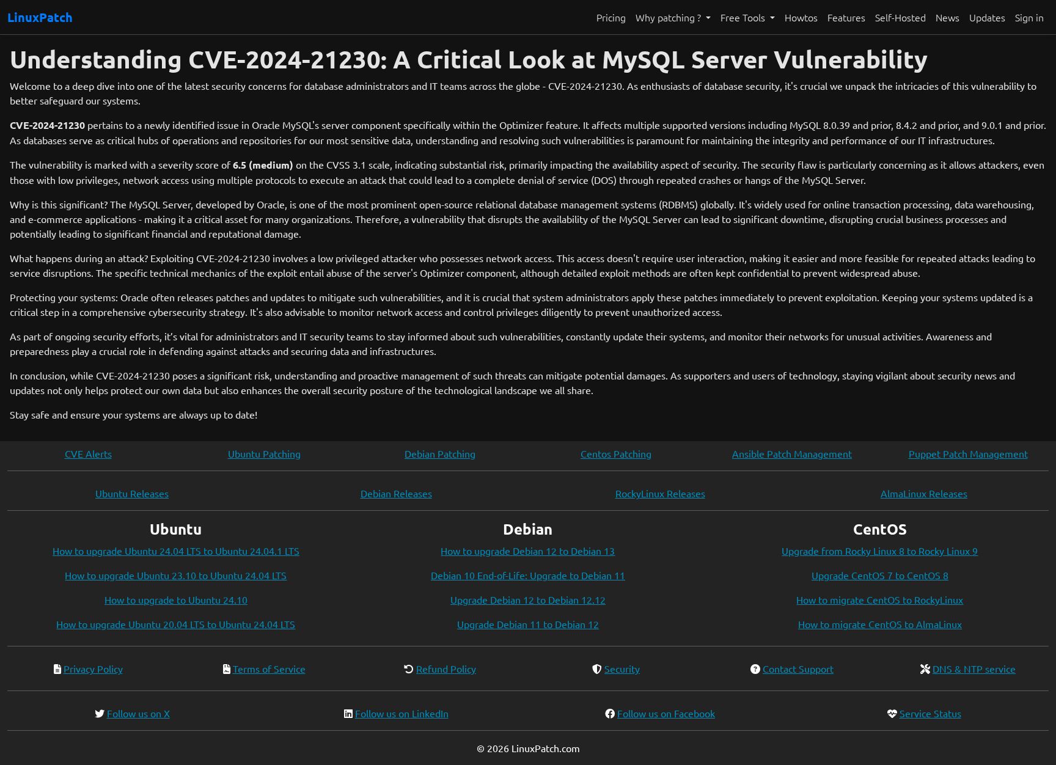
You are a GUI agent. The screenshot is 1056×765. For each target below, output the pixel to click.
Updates (987, 17)
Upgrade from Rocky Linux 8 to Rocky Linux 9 (880, 550)
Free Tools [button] (744, 17)
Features (846, 17)
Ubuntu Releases (132, 493)
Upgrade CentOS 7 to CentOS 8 (880, 575)
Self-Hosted (900, 17)
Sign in (1029, 17)
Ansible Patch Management (792, 453)
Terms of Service (269, 668)
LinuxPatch (40, 17)
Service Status (930, 713)
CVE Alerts (88, 453)
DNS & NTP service (974, 668)
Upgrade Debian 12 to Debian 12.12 (528, 599)
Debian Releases (396, 493)
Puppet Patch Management (968, 453)
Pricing (611, 17)
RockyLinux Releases (660, 493)
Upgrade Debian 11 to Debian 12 (528, 624)
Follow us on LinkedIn (402, 713)
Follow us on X (138, 713)
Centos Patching (616, 453)
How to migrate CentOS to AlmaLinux (880, 624)
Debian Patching (440, 453)
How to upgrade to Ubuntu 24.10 (176, 599)
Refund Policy (446, 668)
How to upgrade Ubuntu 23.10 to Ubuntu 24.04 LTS (176, 575)
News (947, 17)
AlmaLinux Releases (924, 493)
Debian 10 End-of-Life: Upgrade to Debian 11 (528, 575)
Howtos (801, 17)
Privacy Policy (93, 668)
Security (622, 668)
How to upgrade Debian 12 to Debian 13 (528, 550)
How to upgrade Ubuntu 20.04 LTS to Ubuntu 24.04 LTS (175, 624)
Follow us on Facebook (666, 713)
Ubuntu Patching (264, 453)
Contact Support (798, 668)
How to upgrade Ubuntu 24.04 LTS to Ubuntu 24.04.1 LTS (176, 550)
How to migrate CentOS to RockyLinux (879, 599)
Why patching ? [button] (669, 17)
